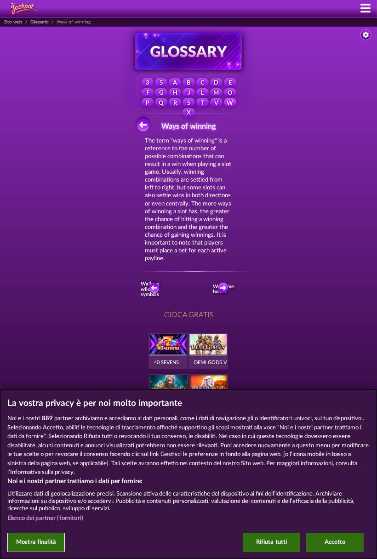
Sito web (13, 22)
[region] (188, 474)
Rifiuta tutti (271, 542)
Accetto (335, 542)
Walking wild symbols (151, 289)
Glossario (39, 22)
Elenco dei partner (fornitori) (45, 518)
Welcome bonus (225, 289)
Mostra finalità (36, 542)
